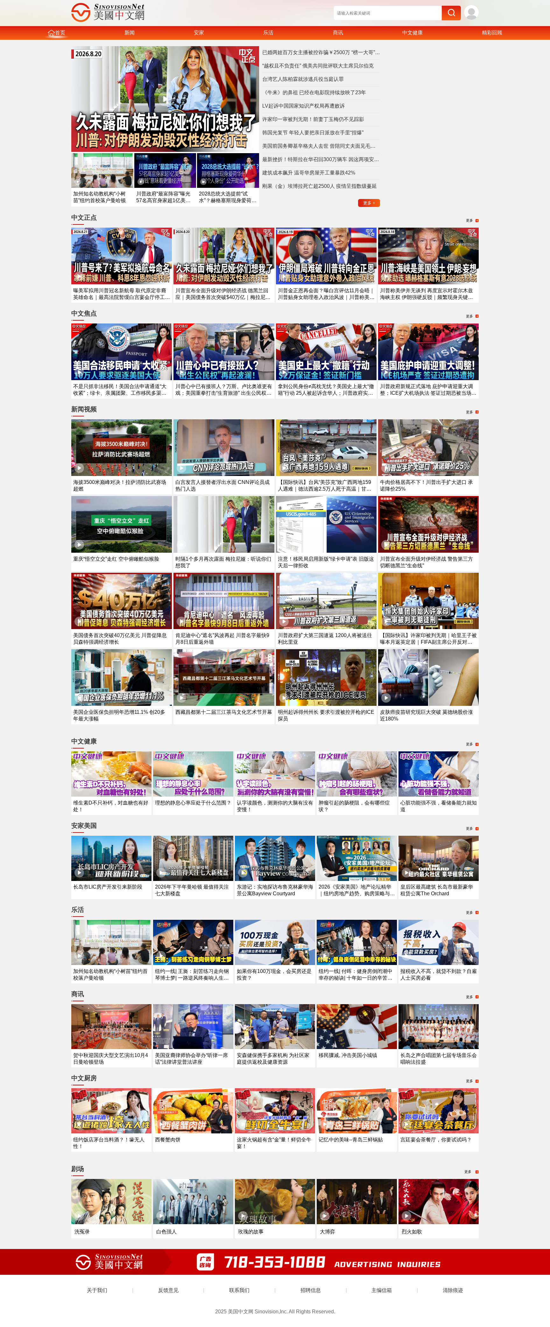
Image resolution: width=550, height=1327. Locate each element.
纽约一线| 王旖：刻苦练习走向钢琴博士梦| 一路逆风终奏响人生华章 (192, 978)
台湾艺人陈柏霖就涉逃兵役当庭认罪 (303, 79)
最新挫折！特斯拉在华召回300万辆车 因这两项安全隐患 (321, 159)
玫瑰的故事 (251, 1231)
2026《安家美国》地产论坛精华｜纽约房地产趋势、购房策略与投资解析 (357, 893)
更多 (369, 203)
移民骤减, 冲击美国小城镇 (348, 1055)
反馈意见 (168, 1290)
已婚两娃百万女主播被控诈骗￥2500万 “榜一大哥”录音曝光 (321, 52)
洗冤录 (82, 1231)
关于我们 (97, 1290)
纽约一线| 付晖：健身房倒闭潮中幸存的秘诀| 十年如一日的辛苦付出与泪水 (355, 978)
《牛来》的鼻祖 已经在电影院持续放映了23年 (314, 92)
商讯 (338, 32)
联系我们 (239, 1290)
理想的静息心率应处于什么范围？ (193, 802)
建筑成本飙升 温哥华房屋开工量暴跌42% (308, 172)
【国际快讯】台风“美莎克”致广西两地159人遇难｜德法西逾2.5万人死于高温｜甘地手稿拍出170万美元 (324, 488)
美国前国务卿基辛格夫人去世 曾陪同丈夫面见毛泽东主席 (321, 146)
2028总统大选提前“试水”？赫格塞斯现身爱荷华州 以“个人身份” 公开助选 (228, 200)
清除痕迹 (453, 1290)
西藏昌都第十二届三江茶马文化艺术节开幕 (223, 712)
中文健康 (412, 32)
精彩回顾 (492, 32)
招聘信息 (310, 1290)
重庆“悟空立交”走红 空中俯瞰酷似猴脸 (116, 559)
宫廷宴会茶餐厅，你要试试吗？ (436, 1139)
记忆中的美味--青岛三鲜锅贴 (351, 1139)
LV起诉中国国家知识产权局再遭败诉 (303, 106)
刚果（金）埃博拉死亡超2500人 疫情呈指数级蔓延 (319, 186)
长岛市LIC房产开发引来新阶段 (107, 887)
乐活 (268, 32)
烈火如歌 (412, 1231)
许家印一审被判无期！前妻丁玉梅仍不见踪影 (313, 119)
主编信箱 (381, 1290)
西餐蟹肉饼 (167, 1139)
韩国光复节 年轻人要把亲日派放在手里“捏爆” (312, 132)
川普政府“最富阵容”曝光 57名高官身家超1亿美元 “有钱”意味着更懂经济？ (163, 200)
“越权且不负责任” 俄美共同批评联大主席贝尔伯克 (318, 65)
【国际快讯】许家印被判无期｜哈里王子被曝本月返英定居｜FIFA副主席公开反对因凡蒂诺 (428, 642)
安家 (199, 32)
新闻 (129, 32)
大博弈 (327, 1231)
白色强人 (166, 1231)
